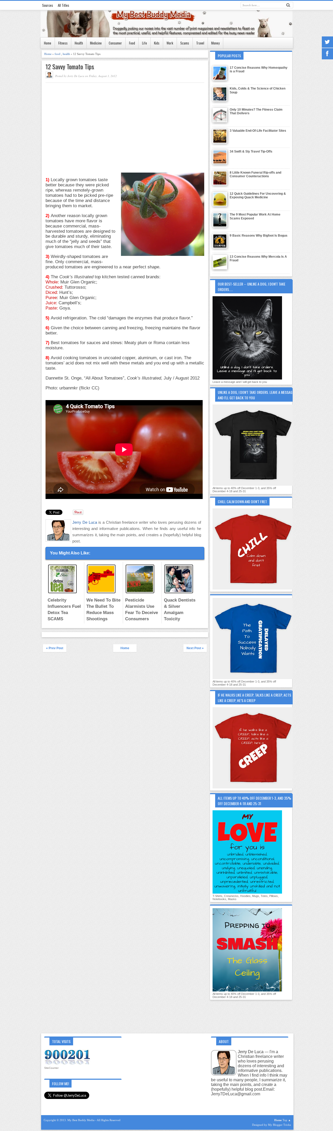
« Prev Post (54, 648)
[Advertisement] (89, 121)
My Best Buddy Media (81, 1120)
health (67, 53)
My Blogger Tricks (279, 1124)
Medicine (96, 43)
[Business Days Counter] (67, 1064)
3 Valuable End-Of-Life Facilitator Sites (258, 130)
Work (169, 43)
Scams (184, 43)
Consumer (115, 43)
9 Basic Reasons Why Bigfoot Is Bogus (258, 235)
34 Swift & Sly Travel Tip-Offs (251, 151)
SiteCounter (51, 1067)
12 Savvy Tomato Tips (70, 66)
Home (47, 43)
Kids (156, 43)
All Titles (63, 5)
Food (132, 43)
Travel (200, 43)
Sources (47, 5)
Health (79, 43)
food (58, 53)
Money (215, 43)
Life (144, 43)
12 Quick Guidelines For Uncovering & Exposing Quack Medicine (258, 195)
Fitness (63, 43)
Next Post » (195, 648)
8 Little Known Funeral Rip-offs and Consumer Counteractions (255, 174)
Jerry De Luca (85, 522)
